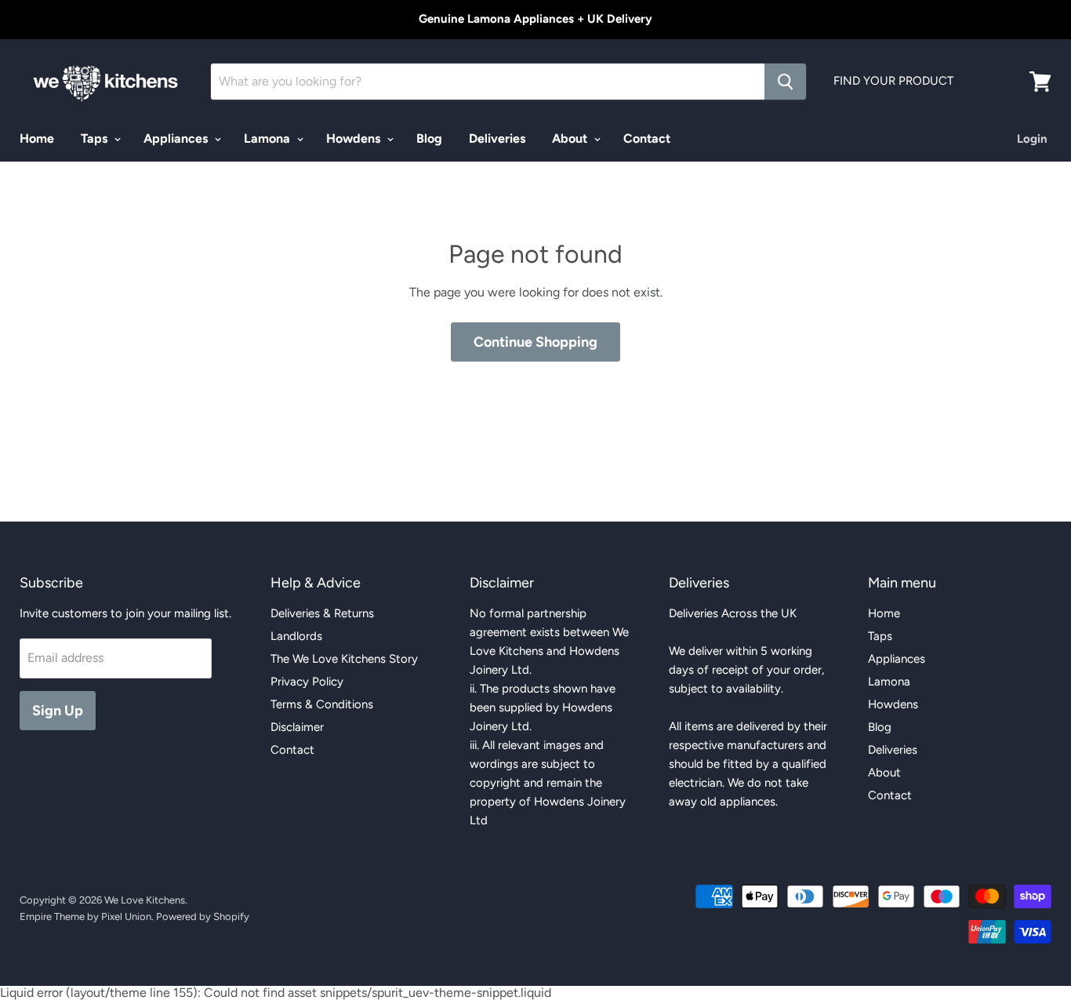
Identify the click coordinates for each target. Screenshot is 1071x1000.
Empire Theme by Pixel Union (85, 916)
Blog (429, 138)
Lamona (268, 138)
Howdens (354, 138)
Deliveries (497, 138)
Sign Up (57, 710)
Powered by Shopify (202, 916)
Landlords (296, 636)
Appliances (177, 138)
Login (1032, 139)
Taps (96, 138)
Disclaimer (297, 727)
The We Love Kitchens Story (344, 659)
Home (37, 138)
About (571, 138)
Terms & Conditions (321, 704)
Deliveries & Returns (322, 613)
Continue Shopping (535, 342)
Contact (646, 138)
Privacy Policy (306, 682)
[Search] (785, 82)
